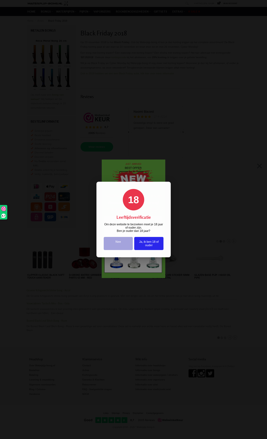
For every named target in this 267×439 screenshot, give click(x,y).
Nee (118, 241)
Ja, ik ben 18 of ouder (149, 243)
